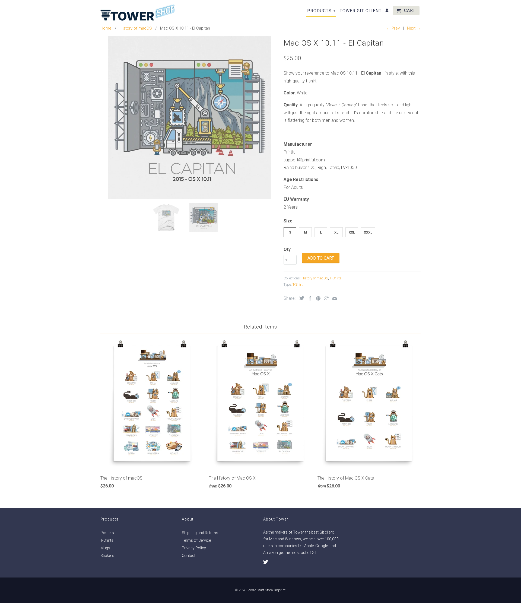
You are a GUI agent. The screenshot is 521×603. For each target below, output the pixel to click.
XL (336, 232)
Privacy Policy (194, 548)
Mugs (105, 548)
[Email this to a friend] (333, 298)
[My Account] (387, 11)
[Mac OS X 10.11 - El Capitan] (189, 117)
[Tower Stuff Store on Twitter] (265, 561)
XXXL (368, 232)
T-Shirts (336, 278)
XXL (352, 232)
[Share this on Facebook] (308, 298)
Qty (287, 249)
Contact (188, 555)
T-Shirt (298, 284)
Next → (414, 28)
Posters (107, 533)
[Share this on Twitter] (300, 298)
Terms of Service (196, 540)
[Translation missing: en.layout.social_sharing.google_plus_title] (325, 298)
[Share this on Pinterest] (316, 298)
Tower (298, 532)
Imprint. (280, 590)
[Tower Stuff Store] (137, 12)
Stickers (107, 555)
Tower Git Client (361, 10)
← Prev (393, 28)
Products (321, 10)
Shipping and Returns (200, 533)
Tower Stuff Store (260, 590)
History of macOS (314, 278)
